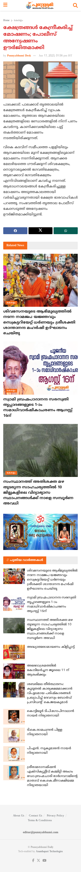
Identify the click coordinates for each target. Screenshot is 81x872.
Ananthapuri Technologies (49, 851)
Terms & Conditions (40, 820)
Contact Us (35, 816)
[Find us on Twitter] (38, 860)
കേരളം (18, 20)
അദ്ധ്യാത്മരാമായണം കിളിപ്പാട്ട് (50, 647)
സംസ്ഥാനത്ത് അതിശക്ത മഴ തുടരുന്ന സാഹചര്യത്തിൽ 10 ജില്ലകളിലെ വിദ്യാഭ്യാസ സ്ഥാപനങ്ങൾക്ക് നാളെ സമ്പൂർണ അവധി (38, 492)
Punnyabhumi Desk (19, 56)
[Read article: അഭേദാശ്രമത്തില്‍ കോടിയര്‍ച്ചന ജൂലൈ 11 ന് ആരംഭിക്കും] (14, 671)
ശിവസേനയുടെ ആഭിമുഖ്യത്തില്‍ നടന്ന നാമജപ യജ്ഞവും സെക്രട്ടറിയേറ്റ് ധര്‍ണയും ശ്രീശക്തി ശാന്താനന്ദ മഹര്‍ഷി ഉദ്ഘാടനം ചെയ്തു (39, 322)
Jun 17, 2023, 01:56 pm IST (55, 56)
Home (6, 20)
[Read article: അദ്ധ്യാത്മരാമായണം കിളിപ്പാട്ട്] (14, 652)
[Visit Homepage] (40, 5)
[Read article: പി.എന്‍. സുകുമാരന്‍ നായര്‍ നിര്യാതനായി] (14, 754)
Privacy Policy (55, 816)
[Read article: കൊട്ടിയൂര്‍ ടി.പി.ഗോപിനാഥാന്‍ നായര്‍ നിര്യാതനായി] (14, 716)
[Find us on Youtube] (44, 860)
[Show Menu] (5, 5)
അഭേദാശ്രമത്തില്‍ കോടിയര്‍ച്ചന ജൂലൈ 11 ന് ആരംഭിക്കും (48, 670)
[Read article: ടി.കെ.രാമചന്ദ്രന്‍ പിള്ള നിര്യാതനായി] (14, 735)
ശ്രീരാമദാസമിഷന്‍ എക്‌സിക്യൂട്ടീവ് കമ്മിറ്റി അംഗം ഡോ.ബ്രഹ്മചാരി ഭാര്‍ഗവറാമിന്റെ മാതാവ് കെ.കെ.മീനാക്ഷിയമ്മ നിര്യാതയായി (52, 776)
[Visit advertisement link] (40, 532)
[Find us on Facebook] (33, 860)
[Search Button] (75, 5)
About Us (18, 816)
